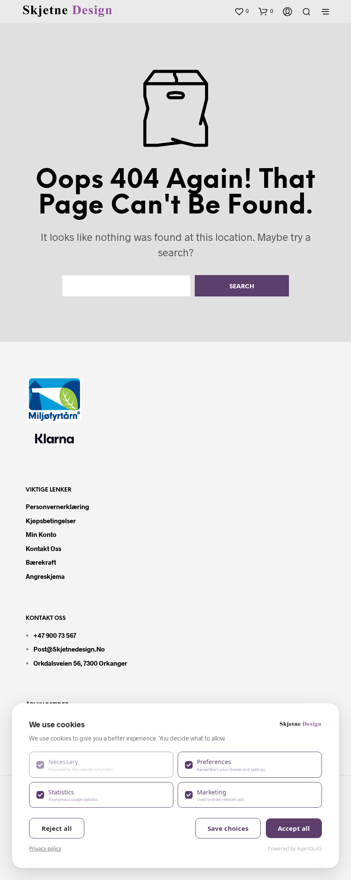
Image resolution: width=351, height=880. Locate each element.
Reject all (57, 828)
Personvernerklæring (57, 506)
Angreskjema (45, 576)
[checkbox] (101, 764)
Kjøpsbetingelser (51, 520)
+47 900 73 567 (54, 635)
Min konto (41, 534)
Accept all (294, 828)
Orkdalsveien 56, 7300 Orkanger (80, 663)
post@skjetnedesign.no (69, 649)
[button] (241, 11)
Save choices (228, 828)
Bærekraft (41, 562)
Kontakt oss (43, 548)
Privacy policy (45, 848)
